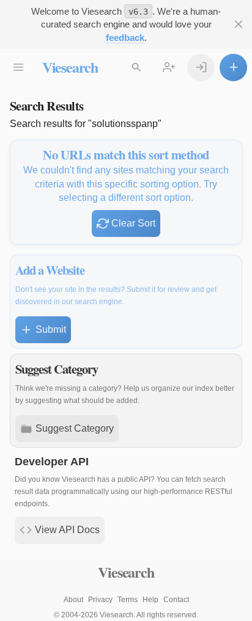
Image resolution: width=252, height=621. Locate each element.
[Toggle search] (136, 67)
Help (150, 599)
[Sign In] (201, 67)
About (73, 599)
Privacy (100, 599)
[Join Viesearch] (169, 67)
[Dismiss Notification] (238, 25)
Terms (127, 599)
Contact (176, 599)
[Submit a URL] (233, 67)
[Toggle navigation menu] (18, 67)
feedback (125, 37)
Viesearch (70, 67)
